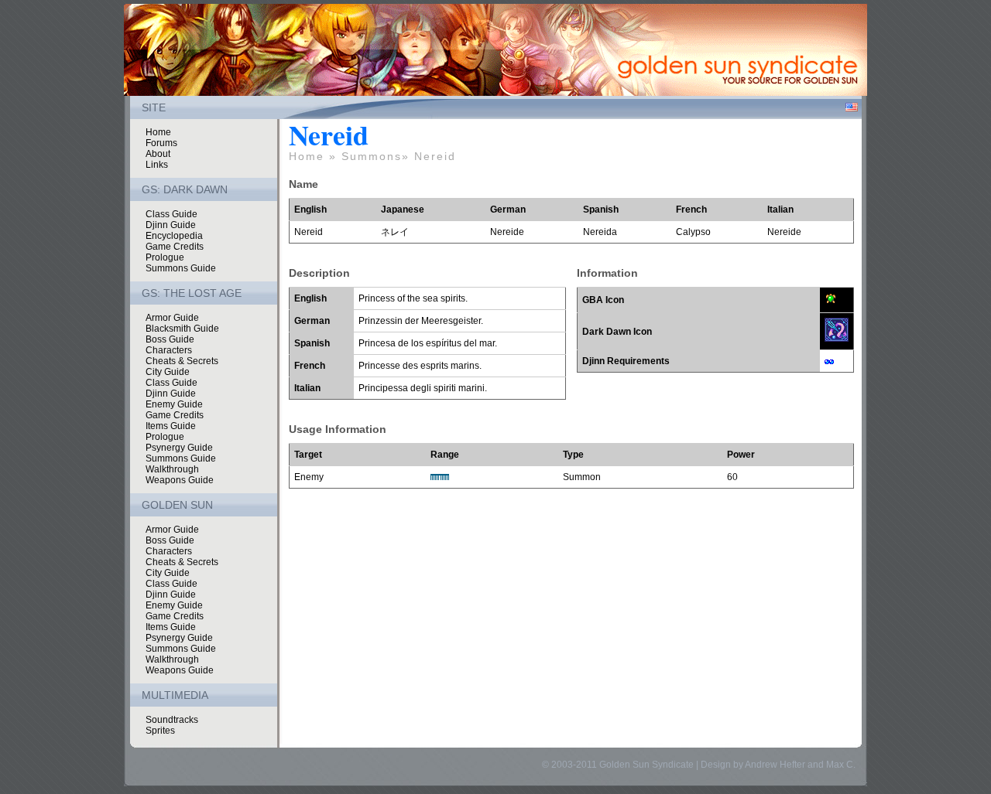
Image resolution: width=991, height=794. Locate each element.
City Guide (168, 371)
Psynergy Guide (179, 447)
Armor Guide (172, 317)
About (158, 153)
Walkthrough (172, 469)
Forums (161, 143)
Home (158, 132)
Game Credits (175, 246)
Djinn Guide (171, 225)
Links (157, 164)
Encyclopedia (174, 235)
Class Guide (171, 214)
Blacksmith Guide (182, 328)
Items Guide (171, 426)
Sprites (160, 730)
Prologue (165, 257)
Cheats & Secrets (182, 361)
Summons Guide (181, 268)
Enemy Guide (174, 404)
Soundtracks (172, 719)
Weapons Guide (180, 480)
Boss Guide (170, 339)
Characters (169, 350)
